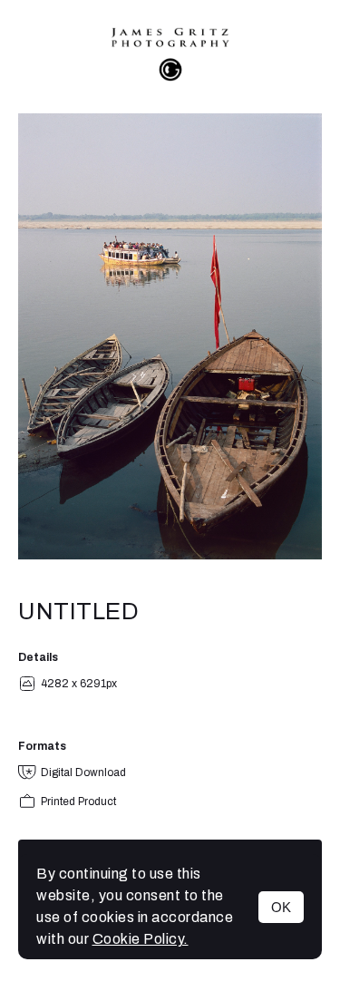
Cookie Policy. (140, 939)
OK (281, 907)
